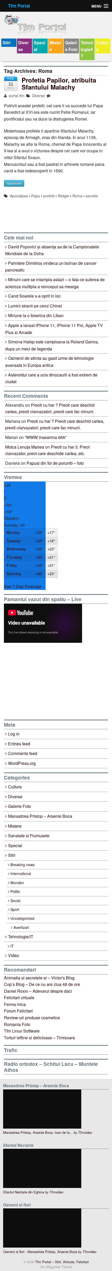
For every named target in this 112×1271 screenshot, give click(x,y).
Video (13, 955)
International (20, 873)
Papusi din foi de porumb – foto (55, 463)
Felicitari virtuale (19, 998)
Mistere (55, 46)
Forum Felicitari (18, 1011)
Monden (17, 882)
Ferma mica (15, 1004)
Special (39, 46)
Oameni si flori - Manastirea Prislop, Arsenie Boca (40, 1251)
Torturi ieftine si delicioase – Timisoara (39, 1038)
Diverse (23, 46)
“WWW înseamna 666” (45, 437)
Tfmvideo (85, 1132)
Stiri (6, 43)
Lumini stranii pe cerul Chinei (35, 306)
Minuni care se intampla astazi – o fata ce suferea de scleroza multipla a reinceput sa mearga (55, 283)
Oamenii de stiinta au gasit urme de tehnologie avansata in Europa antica (49, 361)
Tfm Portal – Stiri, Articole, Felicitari (61, 1261)
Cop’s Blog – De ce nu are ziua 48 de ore (42, 984)
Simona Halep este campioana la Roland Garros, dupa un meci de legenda (52, 345)
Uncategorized (22, 918)
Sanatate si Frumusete (28, 836)
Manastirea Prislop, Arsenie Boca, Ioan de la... (38, 1132)
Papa (35, 195)
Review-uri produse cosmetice (32, 1018)
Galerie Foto (71, 46)
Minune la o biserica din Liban (36, 315)
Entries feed (19, 744)
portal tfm (16, 95)
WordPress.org (22, 763)
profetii (48, 195)
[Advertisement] (43, 681)
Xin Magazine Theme (56, 1266)
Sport (14, 909)
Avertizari (21, 927)
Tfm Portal (19, 6)
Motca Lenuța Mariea (24, 447)
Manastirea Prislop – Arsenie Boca (40, 816)
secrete (92, 195)
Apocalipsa (19, 195)
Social (15, 900)
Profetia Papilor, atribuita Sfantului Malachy (59, 83)
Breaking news (22, 864)
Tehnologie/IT (87, 49)
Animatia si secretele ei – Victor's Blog (39, 978)
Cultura (102, 46)
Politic (15, 891)
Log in (14, 734)
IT (12, 946)
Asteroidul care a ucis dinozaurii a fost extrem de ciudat (51, 378)
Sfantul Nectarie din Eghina (23, 1192)
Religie (63, 195)
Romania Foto (17, 1024)
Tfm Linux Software (22, 1031)
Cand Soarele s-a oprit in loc (34, 296)
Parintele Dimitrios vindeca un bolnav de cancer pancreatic (50, 266)
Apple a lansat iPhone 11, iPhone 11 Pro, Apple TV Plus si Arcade (54, 328)
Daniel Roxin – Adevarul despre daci (38, 991)
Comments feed (22, 753)
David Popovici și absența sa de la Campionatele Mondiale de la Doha (52, 250)
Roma (77, 195)
